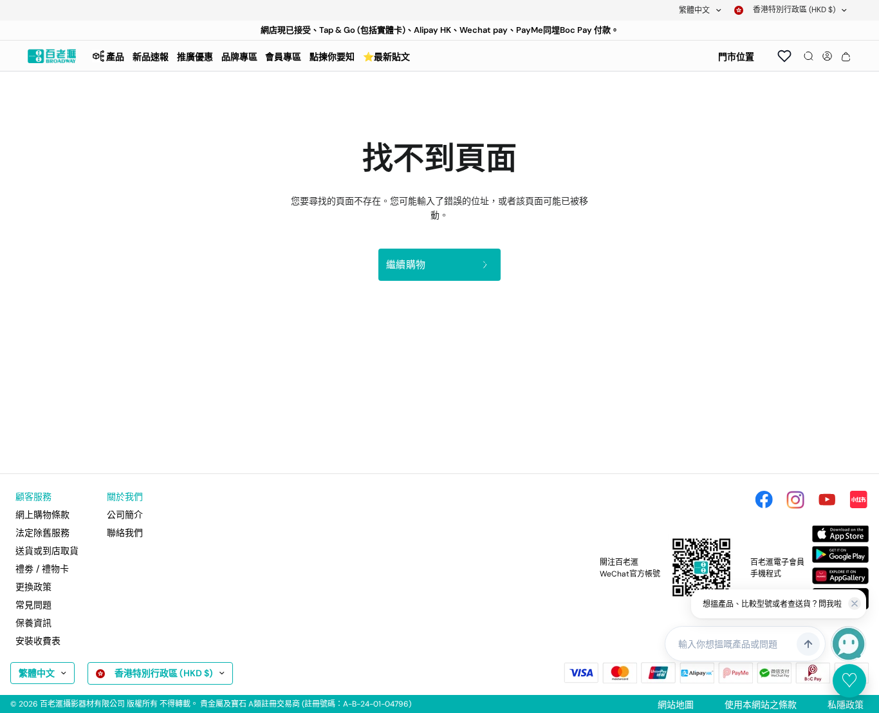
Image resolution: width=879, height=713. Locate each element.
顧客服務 (33, 496)
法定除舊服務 (42, 532)
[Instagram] (795, 500)
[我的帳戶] (827, 56)
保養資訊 (33, 623)
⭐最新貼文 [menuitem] (386, 56)
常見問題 (33, 605)
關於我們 (125, 496)
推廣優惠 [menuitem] (195, 56)
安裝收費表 (37, 641)
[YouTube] (827, 500)
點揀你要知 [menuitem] (332, 56)
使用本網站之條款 (761, 704)
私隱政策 (846, 704)
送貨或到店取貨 (47, 550)
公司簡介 (125, 514)
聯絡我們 (125, 532)
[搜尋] (808, 56)
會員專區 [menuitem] (283, 56)
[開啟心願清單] (784, 56)
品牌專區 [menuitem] (239, 56)
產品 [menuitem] (115, 56)
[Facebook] (764, 500)
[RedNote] (858, 500)
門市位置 (736, 56)
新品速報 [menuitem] (151, 56)
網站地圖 (676, 704)
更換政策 (33, 587)
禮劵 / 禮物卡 (42, 569)
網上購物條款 (42, 514)
